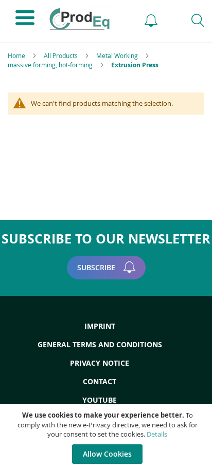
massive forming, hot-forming (51, 65)
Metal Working (117, 55)
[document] (107, 437)
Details (157, 434)
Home (17, 55)
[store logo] (86, 19)
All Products (61, 55)
